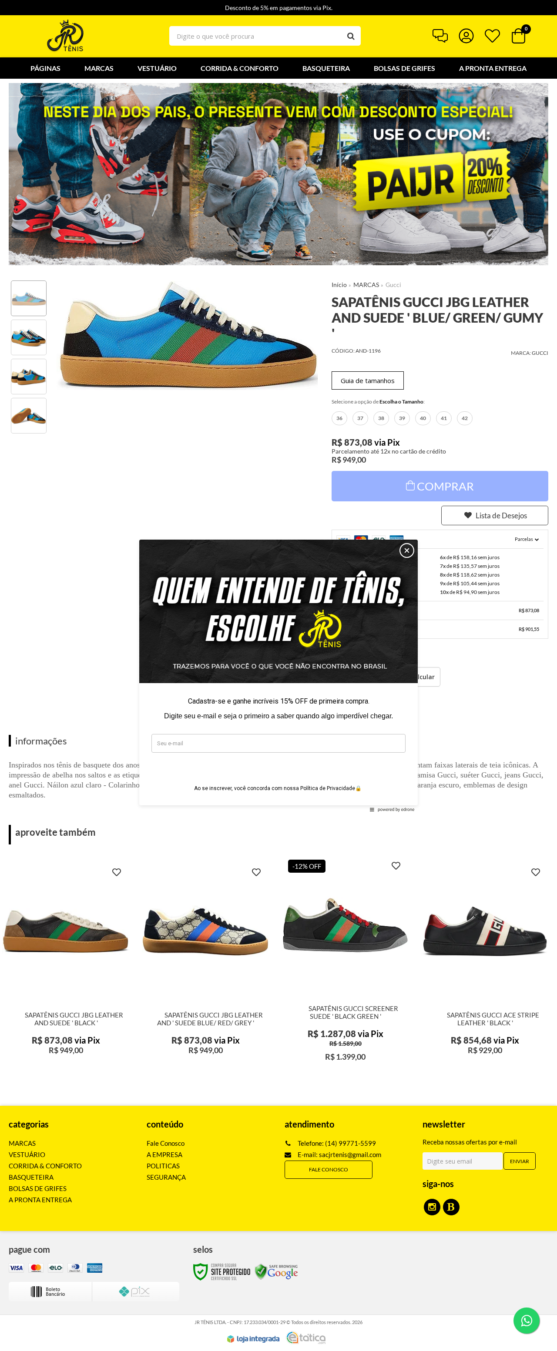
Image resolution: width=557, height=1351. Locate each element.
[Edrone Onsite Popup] (278, 675)
